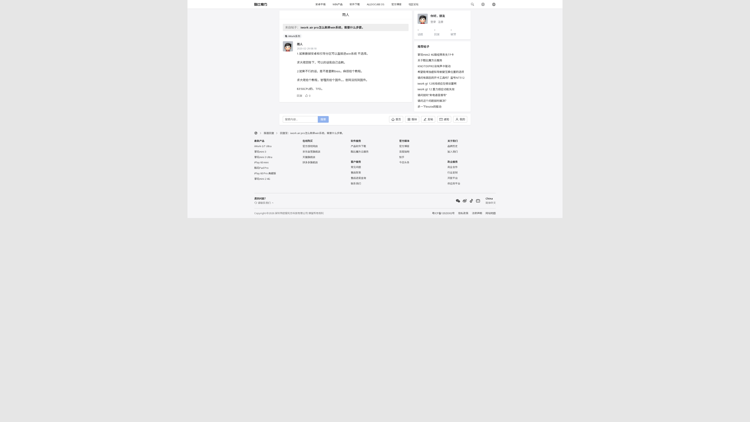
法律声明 (477, 213)
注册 (440, 22)
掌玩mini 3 (260, 151)
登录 (433, 22)
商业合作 (452, 167)
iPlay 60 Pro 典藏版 (265, 173)
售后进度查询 (358, 178)
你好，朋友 (437, 16)
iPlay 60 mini (261, 162)
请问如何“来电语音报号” (432, 95)
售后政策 (356, 172)
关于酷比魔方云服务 (430, 60)
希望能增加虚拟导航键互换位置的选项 (441, 72)
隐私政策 (463, 213)
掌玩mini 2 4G (262, 179)
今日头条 (404, 162)
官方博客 (396, 4)
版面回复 (269, 133)
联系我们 (356, 183)
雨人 (300, 44)
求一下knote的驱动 (429, 106)
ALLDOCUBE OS (375, 4)
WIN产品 (338, 4)
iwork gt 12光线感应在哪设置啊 (437, 83)
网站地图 (491, 213)
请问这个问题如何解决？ (433, 101)
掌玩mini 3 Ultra (263, 157)
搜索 (323, 119)
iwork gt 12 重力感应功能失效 (436, 89)
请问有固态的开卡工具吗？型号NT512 (441, 78)
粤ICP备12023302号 (443, 213)
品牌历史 (452, 146)
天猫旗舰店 (309, 157)
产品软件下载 (358, 146)
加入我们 (452, 151)
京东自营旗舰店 (311, 151)
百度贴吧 (404, 151)
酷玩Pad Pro (261, 168)
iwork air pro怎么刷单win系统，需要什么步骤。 (333, 27)
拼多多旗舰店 (310, 162)
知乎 (401, 157)
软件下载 (355, 4)
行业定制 (452, 172)
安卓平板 (320, 4)
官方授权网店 (310, 146)
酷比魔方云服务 (360, 151)
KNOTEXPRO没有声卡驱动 (434, 66)
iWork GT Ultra (262, 146)
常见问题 (356, 167)
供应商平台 (453, 183)
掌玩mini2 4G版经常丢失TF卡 (436, 54)
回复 (299, 95)
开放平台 (452, 178)
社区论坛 (414, 4)
